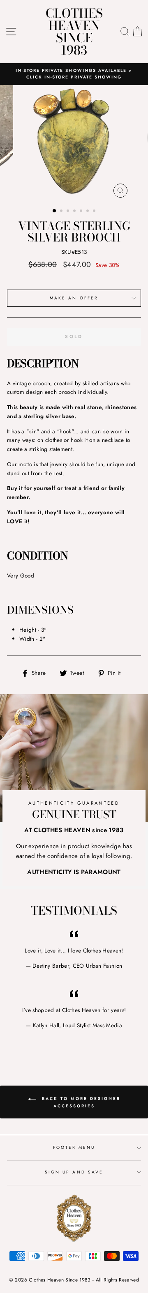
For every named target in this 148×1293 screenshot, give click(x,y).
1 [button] (55, 211)
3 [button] (69, 211)
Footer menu (74, 1147)
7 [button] (95, 211)
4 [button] (75, 211)
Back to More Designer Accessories (79, 1102)
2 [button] (62, 211)
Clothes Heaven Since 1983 (74, 32)
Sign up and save (74, 1172)
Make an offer (74, 298)
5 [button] (82, 211)
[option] (74, 74)
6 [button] (88, 211)
